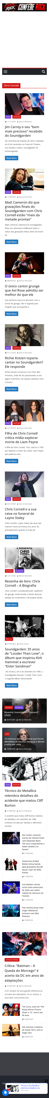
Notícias (16, 117)
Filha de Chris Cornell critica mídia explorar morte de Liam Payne (21, 437)
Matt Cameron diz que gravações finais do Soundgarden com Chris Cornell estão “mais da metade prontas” (23, 211)
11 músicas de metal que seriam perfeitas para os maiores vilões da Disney (28, 741)
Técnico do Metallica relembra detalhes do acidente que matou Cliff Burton (24, 798)
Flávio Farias (24, 644)
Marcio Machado (25, 121)
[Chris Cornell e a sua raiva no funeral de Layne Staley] (24, 484)
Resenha (9, 571)
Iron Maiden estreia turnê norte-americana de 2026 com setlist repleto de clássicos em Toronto (32, 890)
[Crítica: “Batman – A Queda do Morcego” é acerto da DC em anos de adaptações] (24, 944)
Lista (12, 734)
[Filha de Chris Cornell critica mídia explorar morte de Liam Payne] (24, 410)
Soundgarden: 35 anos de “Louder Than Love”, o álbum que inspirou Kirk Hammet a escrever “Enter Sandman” (24, 657)
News (8, 117)
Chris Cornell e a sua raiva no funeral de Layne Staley (20, 513)
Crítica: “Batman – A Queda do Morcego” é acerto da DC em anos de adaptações (24, 973)
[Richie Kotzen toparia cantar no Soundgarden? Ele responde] (24, 335)
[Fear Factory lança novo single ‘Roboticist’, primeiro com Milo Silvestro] (11, 914)
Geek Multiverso (12, 960)
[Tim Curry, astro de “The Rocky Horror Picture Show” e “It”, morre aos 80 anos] (11, 1013)
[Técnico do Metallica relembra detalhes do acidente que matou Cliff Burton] (24, 769)
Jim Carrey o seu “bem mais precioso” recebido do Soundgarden (23, 131)
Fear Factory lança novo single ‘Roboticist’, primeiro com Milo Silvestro (32, 912)
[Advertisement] (24, 41)
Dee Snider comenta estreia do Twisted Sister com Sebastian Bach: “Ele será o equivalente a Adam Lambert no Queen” (33, 842)
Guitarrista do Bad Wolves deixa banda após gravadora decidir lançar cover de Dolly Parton (32, 867)
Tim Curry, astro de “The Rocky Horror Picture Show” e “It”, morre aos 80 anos (33, 1011)
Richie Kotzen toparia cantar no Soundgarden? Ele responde (24, 362)
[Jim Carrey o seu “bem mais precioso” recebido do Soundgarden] (24, 104)
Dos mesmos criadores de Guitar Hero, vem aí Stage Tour (32, 1030)
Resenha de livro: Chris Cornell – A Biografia (22, 583)
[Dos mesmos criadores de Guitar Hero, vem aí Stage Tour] (11, 1032)
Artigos (9, 639)
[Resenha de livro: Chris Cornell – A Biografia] (24, 558)
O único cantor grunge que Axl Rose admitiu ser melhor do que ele (24, 290)
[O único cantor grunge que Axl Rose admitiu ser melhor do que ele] (24, 263)
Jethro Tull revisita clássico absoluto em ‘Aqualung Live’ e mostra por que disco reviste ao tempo (27, 712)
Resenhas (19, 571)
